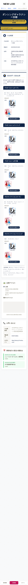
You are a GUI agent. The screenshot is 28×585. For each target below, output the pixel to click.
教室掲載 (5, 582)
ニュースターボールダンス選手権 (14, 356)
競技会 (9, 8)
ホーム (4, 8)
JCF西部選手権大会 (10, 364)
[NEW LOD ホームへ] (9, 3)
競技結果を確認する (14, 118)
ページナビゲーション (14, 28)
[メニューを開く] (24, 3)
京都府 (14, 8)
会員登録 (14, 582)
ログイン (23, 582)
